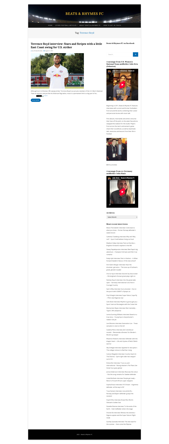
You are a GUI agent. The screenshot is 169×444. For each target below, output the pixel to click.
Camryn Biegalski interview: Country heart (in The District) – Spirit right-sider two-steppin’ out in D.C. (121, 356)
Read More (35, 100)
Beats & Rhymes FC (84, 13)
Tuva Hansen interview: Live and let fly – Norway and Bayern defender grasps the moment (119, 393)
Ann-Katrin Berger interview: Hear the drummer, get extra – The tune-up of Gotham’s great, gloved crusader (121, 267)
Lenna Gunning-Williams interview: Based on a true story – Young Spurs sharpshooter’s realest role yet (121, 317)
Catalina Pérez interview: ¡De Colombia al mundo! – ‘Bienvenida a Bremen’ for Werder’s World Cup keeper (121, 332)
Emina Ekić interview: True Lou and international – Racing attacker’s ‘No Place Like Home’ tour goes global (121, 365)
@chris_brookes (111, 165)
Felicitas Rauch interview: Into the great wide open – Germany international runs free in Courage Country (121, 282)
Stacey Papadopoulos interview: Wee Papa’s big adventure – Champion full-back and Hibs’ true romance (122, 251)
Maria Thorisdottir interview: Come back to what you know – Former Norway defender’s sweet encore (121, 230)
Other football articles (65, 25)
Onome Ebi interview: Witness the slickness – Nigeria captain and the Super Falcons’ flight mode (121, 415)
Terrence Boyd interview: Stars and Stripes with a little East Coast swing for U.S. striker (66, 45)
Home (50, 25)
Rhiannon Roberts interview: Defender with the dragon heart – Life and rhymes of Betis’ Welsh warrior (121, 341)
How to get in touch (112, 25)
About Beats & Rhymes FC (90, 25)
